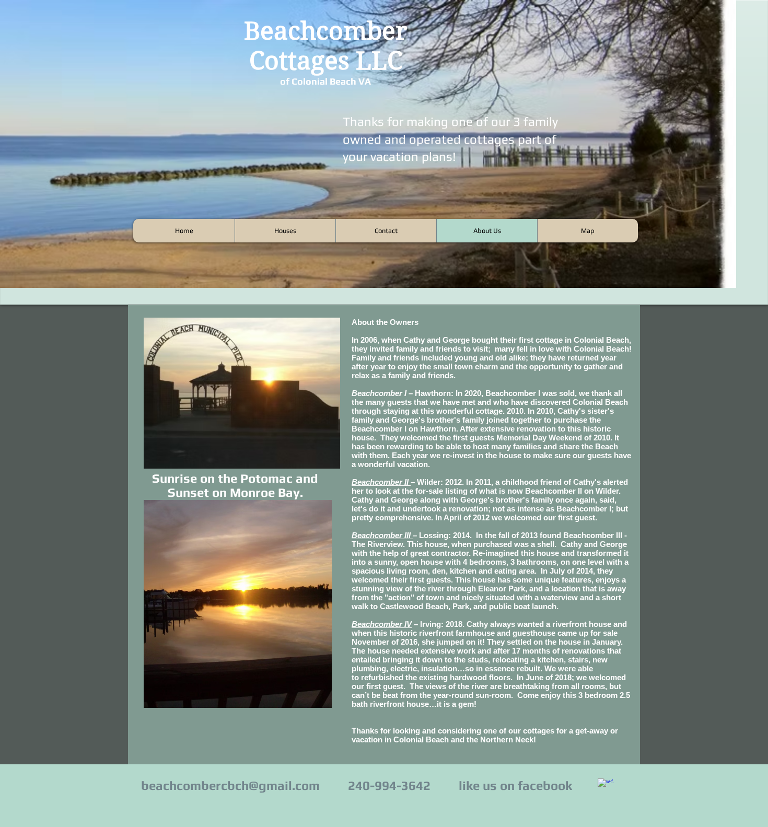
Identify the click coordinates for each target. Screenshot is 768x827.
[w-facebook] (605, 786)
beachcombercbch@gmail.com (230, 785)
